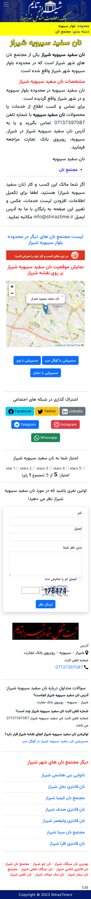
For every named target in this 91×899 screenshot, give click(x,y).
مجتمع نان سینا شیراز (66, 832)
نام (80, 512)
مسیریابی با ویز (27, 360)
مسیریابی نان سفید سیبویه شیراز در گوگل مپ (55, 741)
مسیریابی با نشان (45, 372)
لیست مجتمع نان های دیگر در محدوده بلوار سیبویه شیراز (45, 239)
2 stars (26, 468)
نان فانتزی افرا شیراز (67, 843)
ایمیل (78, 528)
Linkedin (75, 411)
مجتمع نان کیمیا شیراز (65, 797)
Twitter (49, 411)
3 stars (42, 468)
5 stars (75, 468)
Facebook (22, 411)
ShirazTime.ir (61, 894)
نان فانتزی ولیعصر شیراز (64, 820)
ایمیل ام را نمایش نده (61, 578)
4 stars (59, 468)
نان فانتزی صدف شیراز (65, 809)
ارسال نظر (46, 604)
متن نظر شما (72, 547)
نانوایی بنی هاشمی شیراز (63, 774)
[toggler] (6, 4)
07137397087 (69, 667)
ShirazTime (73, 345)
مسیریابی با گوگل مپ (60, 360)
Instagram (68, 424)
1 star (10, 468)
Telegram (27, 424)
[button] (45, 309)
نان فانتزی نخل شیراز (66, 786)
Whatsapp (48, 437)
